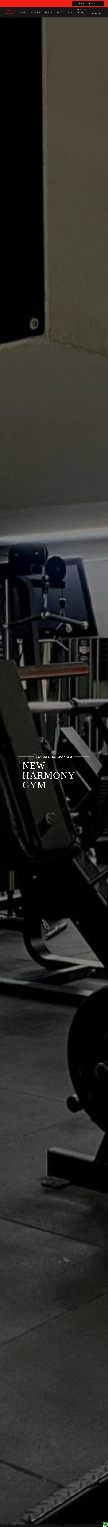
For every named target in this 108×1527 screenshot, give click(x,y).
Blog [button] (70, 12)
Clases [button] (23, 12)
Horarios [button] (36, 12)
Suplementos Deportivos (88, 3)
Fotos (60, 12)
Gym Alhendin (97, 12)
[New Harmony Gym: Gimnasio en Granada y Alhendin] (105, 1524)
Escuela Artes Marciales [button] (82, 12)
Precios (49, 12)
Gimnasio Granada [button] (11, 12)
